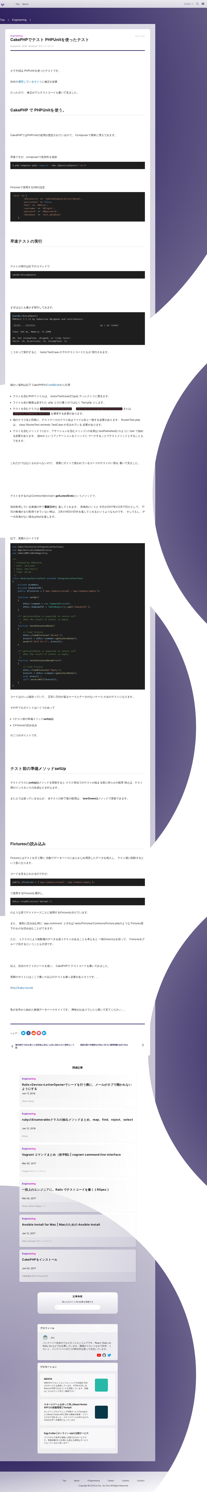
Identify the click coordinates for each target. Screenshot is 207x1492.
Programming (94, 1480)
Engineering (19, 19)
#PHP (34, 1276)
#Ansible (32, 1241)
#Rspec (38, 1206)
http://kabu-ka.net (21, 987)
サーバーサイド (47, 46)
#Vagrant (26, 1171)
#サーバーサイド (38, 1171)
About (25, 4)
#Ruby (31, 1101)
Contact (140, 1480)
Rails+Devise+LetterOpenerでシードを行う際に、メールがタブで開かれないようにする (77, 1086)
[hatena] (44, 1033)
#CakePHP (43, 1276)
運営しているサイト (30, 81)
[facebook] (28, 1033)
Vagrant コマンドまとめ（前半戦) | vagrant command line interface (71, 1154)
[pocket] (39, 1033)
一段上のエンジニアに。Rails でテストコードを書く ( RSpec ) (65, 1189)
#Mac (24, 1241)
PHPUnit (34, 46)
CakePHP (16, 46)
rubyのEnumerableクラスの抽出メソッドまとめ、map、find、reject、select (77, 1119)
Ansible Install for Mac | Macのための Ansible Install (61, 1224)
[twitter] (23, 1033)
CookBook (53, 384)
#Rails (25, 1101)
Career (111, 1480)
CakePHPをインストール (39, 1259)
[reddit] (33, 1033)
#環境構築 (26, 1276)
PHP (25, 46)
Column (125, 1480)
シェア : (14, 1033)
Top (18, 4)
